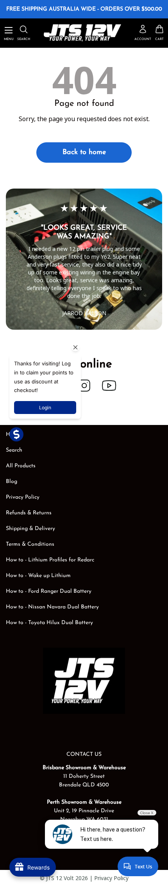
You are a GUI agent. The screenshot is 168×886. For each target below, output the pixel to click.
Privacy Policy (22, 497)
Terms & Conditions (30, 544)
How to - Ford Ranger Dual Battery (48, 591)
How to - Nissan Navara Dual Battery (52, 607)
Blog (11, 482)
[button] (159, 33)
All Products (21, 466)
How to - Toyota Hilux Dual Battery (49, 623)
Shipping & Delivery (30, 529)
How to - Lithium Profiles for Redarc (50, 560)
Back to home (84, 152)
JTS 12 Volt (60, 878)
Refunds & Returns (29, 513)
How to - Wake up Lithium (38, 576)
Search (14, 450)
